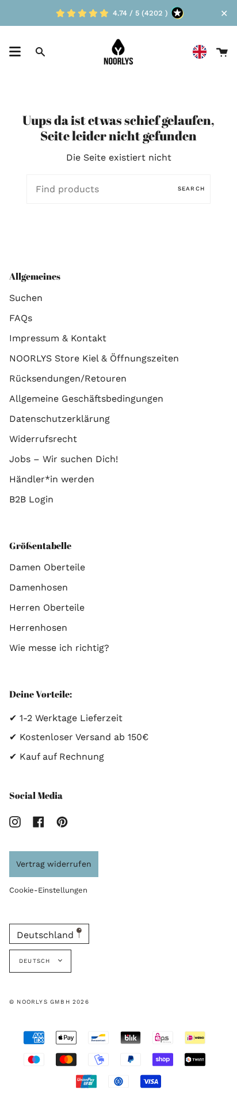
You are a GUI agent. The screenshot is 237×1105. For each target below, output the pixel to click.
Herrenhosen (38, 627)
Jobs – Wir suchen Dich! (63, 459)
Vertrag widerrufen (53, 863)
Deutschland (47, 934)
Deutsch (36, 961)
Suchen (26, 297)
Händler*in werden (51, 479)
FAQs (20, 318)
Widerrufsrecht (43, 438)
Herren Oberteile (47, 607)
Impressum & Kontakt (57, 338)
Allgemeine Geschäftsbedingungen (86, 398)
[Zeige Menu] (15, 52)
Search (191, 188)
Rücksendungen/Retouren (68, 378)
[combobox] (202, 52)
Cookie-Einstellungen (48, 890)
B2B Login (31, 499)
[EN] (202, 52)
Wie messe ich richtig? (59, 647)
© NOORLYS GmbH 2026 (49, 1002)
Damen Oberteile (47, 567)
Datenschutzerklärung (59, 418)
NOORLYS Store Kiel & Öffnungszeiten (94, 358)
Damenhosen (38, 587)
